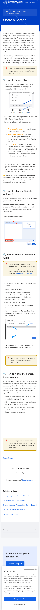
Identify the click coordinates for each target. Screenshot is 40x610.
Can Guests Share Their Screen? (14, 500)
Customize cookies (20, 604)
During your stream (13, 14)
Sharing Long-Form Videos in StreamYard (17, 496)
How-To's (25, 11)
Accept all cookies (20, 599)
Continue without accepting (30, 569)
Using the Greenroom (10, 514)
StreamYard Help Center (12, 11)
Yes (17, 473)
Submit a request (28, 480)
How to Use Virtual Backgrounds (14, 510)
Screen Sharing (8, 458)
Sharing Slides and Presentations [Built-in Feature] (20, 505)
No (23, 473)
